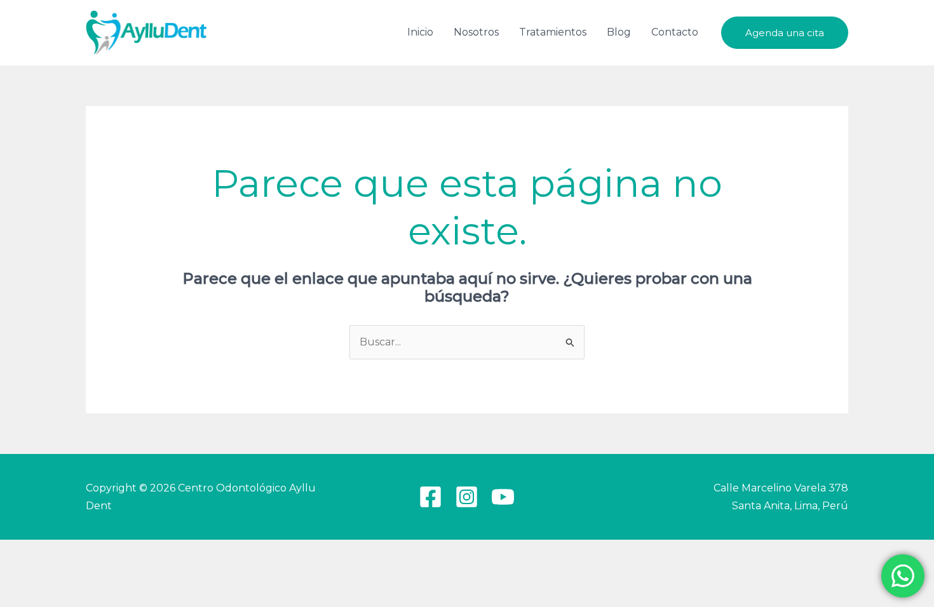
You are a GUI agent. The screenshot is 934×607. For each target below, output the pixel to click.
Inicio (420, 32)
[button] (784, 33)
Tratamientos (552, 32)
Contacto (674, 32)
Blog (619, 32)
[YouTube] (503, 497)
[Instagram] (466, 497)
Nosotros (476, 32)
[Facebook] (430, 497)
